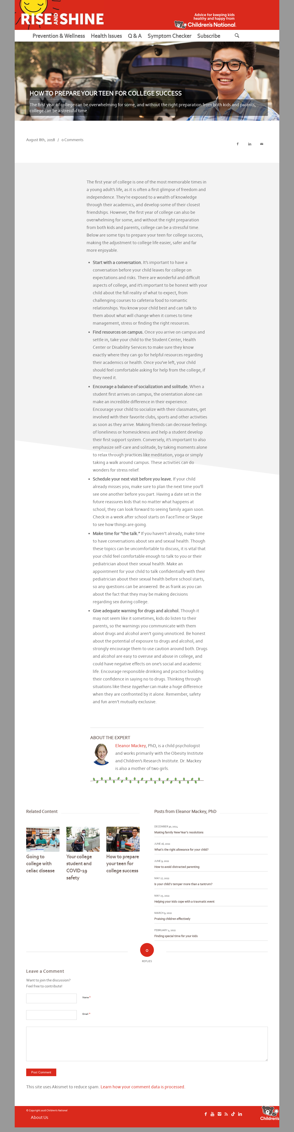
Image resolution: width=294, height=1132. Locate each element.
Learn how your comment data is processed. (143, 1086)
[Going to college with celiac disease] (42, 839)
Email (86, 1013)
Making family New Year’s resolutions (179, 832)
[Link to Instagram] (219, 1116)
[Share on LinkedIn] (250, 144)
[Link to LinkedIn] (240, 1116)
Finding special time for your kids (176, 936)
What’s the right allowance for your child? (181, 850)
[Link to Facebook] (205, 1116)
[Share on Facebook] (238, 144)
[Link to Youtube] (212, 1116)
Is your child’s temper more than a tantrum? (183, 884)
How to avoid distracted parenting (176, 867)
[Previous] (33, 847)
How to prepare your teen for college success (122, 863)
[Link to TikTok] (233, 1116)
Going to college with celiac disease (40, 863)
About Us (39, 1117)
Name (86, 997)
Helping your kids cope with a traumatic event (184, 901)
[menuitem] (59, 35)
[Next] (133, 847)
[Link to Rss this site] (226, 1116)
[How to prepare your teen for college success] (123, 839)
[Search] (242, 35)
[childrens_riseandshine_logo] (59, 15)
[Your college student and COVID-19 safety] (83, 839)
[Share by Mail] (262, 144)
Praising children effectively (172, 919)
